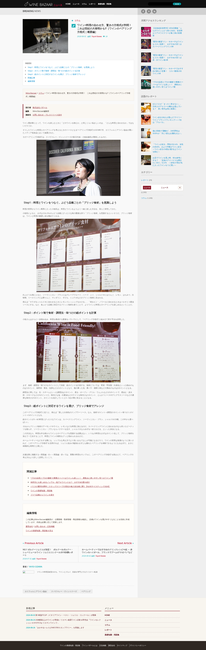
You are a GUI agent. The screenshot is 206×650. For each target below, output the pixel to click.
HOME (68, 4)
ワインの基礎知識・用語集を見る (39, 530)
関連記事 (31, 77)
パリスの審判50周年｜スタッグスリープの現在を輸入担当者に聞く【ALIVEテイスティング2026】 (70, 486)
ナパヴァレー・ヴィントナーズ (64, 591)
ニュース (76, 4)
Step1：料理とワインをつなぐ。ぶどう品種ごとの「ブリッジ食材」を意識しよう (61, 67)
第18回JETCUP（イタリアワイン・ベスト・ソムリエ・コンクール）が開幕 (65, 615)
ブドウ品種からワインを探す (42, 495)
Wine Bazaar (31, 93)
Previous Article (33, 543)
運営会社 (29, 526)
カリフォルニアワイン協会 (36, 591)
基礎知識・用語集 (104, 4)
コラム (84, 4)
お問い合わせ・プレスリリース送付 (47, 115)
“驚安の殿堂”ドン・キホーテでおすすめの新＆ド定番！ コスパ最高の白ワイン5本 (168, 71)
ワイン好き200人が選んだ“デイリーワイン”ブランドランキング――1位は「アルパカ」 (167, 119)
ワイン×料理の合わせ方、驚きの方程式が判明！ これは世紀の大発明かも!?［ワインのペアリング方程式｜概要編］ (105, 28)
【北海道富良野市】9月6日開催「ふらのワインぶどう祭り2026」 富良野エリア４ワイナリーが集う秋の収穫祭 (167, 32)
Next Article (125, 543)
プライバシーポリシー (137, 645)
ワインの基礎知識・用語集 (41, 490)
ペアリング (86, 591)
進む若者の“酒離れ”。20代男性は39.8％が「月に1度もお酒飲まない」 (167, 132)
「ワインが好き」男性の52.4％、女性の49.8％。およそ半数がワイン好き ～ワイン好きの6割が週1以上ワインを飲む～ (168, 148)
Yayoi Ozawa (97, 36)
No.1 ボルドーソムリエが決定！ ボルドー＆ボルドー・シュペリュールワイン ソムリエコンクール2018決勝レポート (48, 552)
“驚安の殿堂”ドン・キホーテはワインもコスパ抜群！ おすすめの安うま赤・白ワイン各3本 (168, 57)
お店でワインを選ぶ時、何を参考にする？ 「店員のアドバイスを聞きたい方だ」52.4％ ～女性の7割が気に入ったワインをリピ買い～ (167, 161)
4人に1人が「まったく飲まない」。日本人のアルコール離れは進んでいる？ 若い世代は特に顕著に (167, 106)
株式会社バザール (40, 107)
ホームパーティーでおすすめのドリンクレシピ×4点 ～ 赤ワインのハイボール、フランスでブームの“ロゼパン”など (107, 551)
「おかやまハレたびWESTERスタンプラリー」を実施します (59, 627)
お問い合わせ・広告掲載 (44, 526)
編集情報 (31, 81)
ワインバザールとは (89, 645)
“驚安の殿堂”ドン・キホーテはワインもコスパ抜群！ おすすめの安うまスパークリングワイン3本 (168, 44)
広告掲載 (102, 645)
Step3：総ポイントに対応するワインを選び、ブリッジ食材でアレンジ (56, 74)
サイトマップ (122, 645)
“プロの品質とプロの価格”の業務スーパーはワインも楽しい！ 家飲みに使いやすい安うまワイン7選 (72, 478)
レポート (92, 4)
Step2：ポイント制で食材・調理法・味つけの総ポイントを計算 (54, 70)
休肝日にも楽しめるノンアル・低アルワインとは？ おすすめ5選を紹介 (60, 482)
